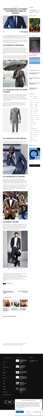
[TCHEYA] (11, 402)
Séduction (36, 134)
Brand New (31, 104)
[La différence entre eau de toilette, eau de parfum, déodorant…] (17, 377)
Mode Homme (32, 119)
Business (4, 389)
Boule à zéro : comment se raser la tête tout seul (23, 383)
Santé (4, 375)
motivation (37, 119)
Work (31, 141)
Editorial (31, 109)
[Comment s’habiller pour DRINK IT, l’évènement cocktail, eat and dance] (7, 303)
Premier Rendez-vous (33, 128)
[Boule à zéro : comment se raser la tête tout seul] (17, 383)
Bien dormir (32, 102)
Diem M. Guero (7, 31)
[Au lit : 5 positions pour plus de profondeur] (17, 372)
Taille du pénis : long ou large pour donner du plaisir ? (23, 361)
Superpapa (31, 134)
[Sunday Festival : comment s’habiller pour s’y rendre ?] (24, 303)
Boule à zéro (37, 102)
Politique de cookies (29, 414)
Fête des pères (35, 111)
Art (30, 98)
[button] (40, 400)
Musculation (5, 378)
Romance (31, 130)
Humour (35, 113)
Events (4, 383)
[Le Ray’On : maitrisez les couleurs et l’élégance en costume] (15, 303)
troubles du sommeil (33, 139)
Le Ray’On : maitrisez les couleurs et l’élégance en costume (15, 309)
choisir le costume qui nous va (13, 36)
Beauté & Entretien (6, 367)
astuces (31, 100)
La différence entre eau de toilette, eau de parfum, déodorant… (23, 377)
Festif (31, 111)
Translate (37, 12)
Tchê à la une (36, 136)
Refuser (28, 411)
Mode (38, 117)
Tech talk (31, 137)
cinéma (36, 104)
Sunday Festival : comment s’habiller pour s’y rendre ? (23, 309)
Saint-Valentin (36, 130)
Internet (37, 115)
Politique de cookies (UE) (7, 394)
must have (31, 121)
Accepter (20, 411)
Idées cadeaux (32, 115)
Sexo (4, 369)
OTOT (35, 124)
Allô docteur (35, 96)
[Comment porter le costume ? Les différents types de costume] (15, 21)
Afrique (31, 96)
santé (31, 132)
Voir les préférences (37, 411)
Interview (31, 117)
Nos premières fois (33, 122)
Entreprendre (36, 109)
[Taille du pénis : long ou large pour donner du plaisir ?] (17, 360)
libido (35, 117)
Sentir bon (34, 132)
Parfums (31, 126)
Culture (4, 380)
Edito (36, 107)
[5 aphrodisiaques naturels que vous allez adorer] (17, 366)
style (11, 283)
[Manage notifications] (40, 414)
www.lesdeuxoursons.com (17, 268)
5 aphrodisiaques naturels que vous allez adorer (23, 366)
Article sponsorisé (35, 98)
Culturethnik (36, 106)
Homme (31, 113)
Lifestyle (4, 386)
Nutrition (31, 124)
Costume (8, 283)
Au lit (34, 100)
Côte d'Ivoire (32, 107)
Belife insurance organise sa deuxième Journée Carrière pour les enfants (8, 292)
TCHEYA (31, 136)
